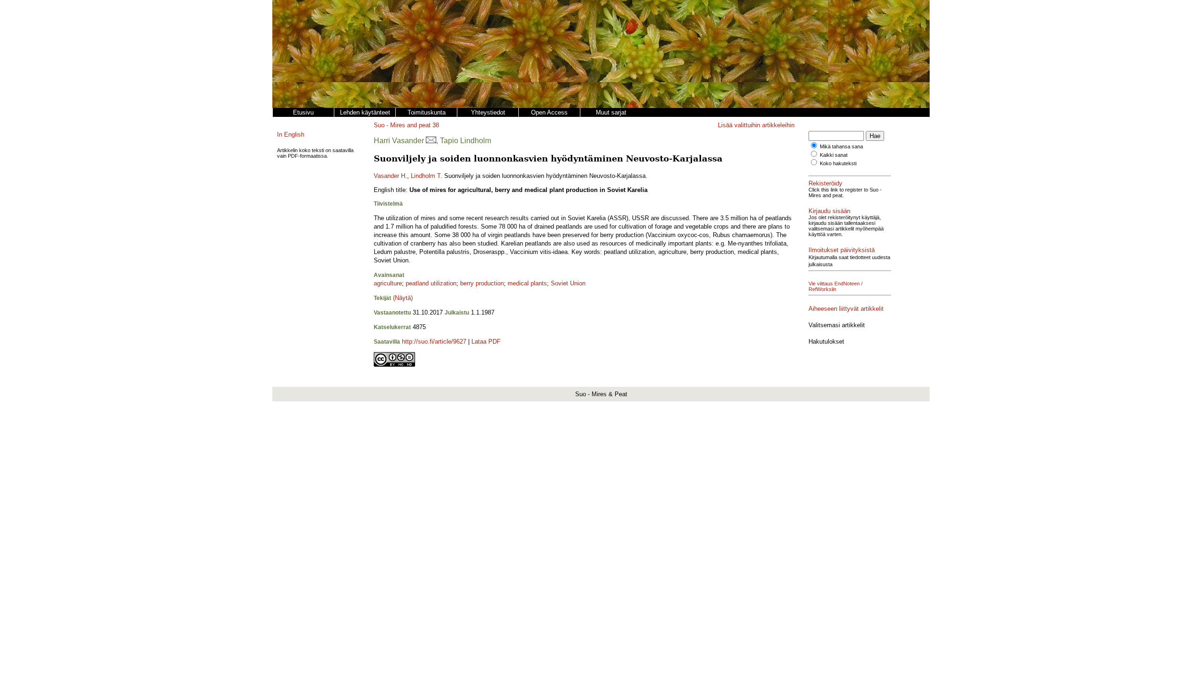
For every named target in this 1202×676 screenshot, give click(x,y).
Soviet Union (568, 283)
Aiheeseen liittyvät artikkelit (846, 308)
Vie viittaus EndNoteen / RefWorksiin (836, 286)
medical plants (527, 283)
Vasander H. (390, 175)
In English (290, 134)
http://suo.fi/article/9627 (434, 341)
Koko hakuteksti (838, 163)
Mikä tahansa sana (841, 146)
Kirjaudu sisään (829, 211)
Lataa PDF (486, 341)
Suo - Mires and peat (402, 125)
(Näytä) (403, 297)
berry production (482, 283)
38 (435, 125)
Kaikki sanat (834, 155)
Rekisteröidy (825, 183)
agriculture (388, 283)
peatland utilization (431, 283)
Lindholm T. (426, 175)
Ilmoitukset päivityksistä (842, 250)
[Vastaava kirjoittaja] (431, 141)
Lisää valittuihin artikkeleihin (756, 125)
